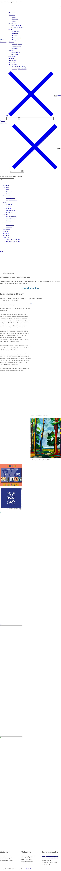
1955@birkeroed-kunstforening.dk (50, 856)
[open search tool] (30, 116)
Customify (28, 868)
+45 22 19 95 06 (54, 858)
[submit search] (19, 118)
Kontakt (59, 95)
